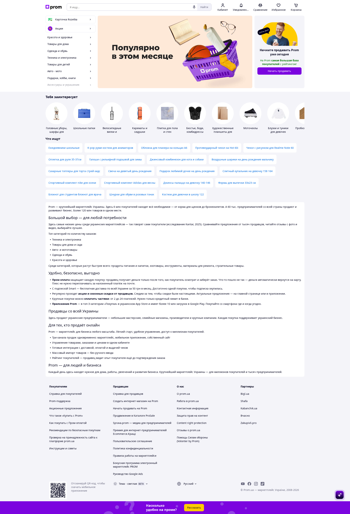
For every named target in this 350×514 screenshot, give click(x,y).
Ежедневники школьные (63, 147)
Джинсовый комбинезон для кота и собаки (177, 159)
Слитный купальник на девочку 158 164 (248, 171)
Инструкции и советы (63, 448)
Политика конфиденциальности (133, 448)
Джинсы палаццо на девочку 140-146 (186, 182)
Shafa (244, 401)
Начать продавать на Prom (130, 408)
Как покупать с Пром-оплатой (68, 423)
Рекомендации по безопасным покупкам (74, 430)
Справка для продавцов (128, 393)
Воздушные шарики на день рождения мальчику (243, 159)
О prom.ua (183, 393)
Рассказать (194, 507)
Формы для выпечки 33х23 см (237, 182)
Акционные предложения (65, 408)
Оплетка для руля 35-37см (64, 159)
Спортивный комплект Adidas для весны (129, 182)
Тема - (128, 483)
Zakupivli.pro (248, 423)
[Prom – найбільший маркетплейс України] (54, 7)
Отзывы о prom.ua (188, 430)
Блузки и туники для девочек (278, 129)
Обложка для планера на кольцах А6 (164, 147)
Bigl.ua (245, 393)
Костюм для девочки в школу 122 (183, 194)
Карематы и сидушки (139, 129)
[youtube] (243, 484)
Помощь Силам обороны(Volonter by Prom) (192, 439)
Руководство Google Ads (128, 474)
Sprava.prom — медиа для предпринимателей (142, 423)
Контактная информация (192, 408)
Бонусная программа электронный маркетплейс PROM (135, 464)
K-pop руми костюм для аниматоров (110, 147)
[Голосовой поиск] (194, 7)
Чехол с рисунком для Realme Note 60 (270, 147)
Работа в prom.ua (188, 401)
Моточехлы (250, 128)
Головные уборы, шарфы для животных (56, 131)
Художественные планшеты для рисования (223, 131)
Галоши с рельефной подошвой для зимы (115, 159)
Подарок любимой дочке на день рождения (187, 171)
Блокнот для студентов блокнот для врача (74, 194)
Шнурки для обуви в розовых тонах (131, 194)
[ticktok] (262, 484)
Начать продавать (279, 71)
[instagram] (256, 484)
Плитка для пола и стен (167, 129)
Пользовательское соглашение (132, 441)
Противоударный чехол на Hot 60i (216, 147)
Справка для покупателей (65, 393)
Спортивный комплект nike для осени (72, 182)
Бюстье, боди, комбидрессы (195, 129)
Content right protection (192, 423)
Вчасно (245, 415)
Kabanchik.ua (249, 408)
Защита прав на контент (192, 415)
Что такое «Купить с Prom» (66, 415)
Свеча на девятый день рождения (129, 171)
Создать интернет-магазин (130, 401)
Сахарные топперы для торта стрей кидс (74, 171)
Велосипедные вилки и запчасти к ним (112, 131)
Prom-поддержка (59, 401)
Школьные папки (84, 128)
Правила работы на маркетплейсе (134, 455)
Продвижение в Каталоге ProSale (134, 415)
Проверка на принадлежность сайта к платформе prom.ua (73, 439)
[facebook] (249, 484)
